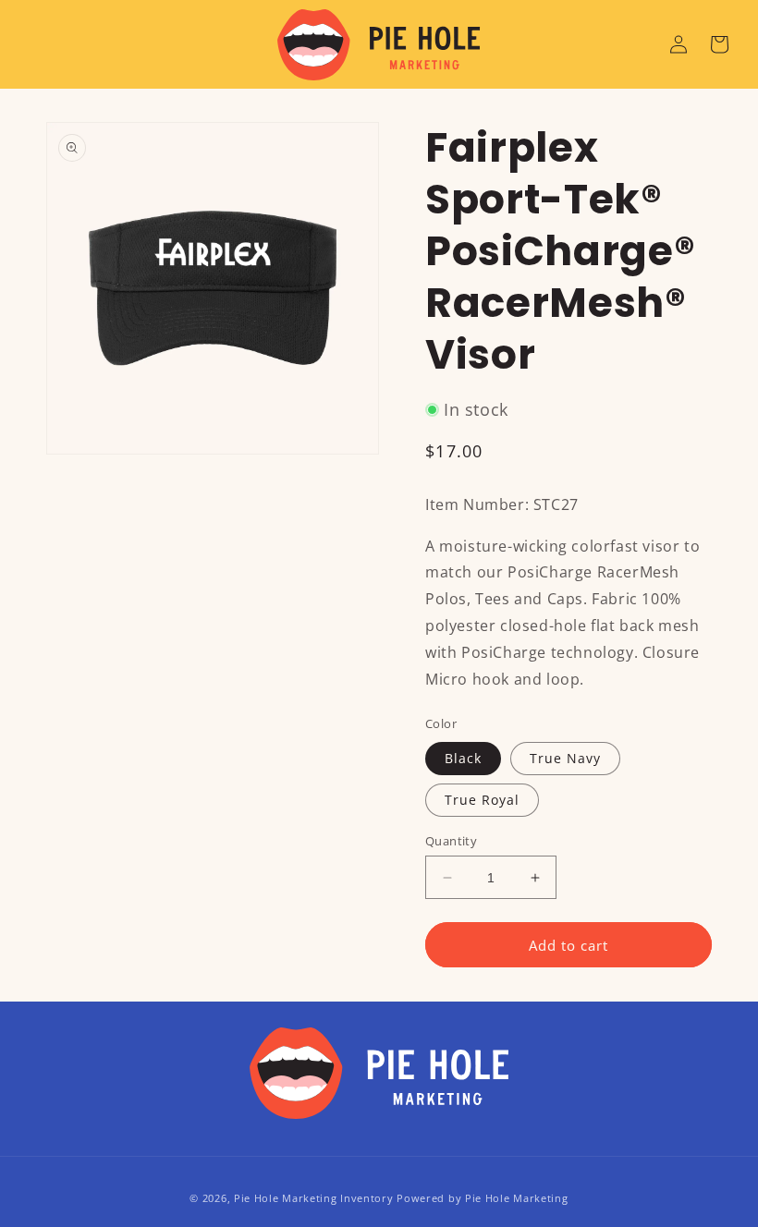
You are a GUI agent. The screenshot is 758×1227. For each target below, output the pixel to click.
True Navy (565, 758)
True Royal (482, 799)
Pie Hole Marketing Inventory (314, 1198)
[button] (719, 44)
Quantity (451, 840)
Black (463, 758)
